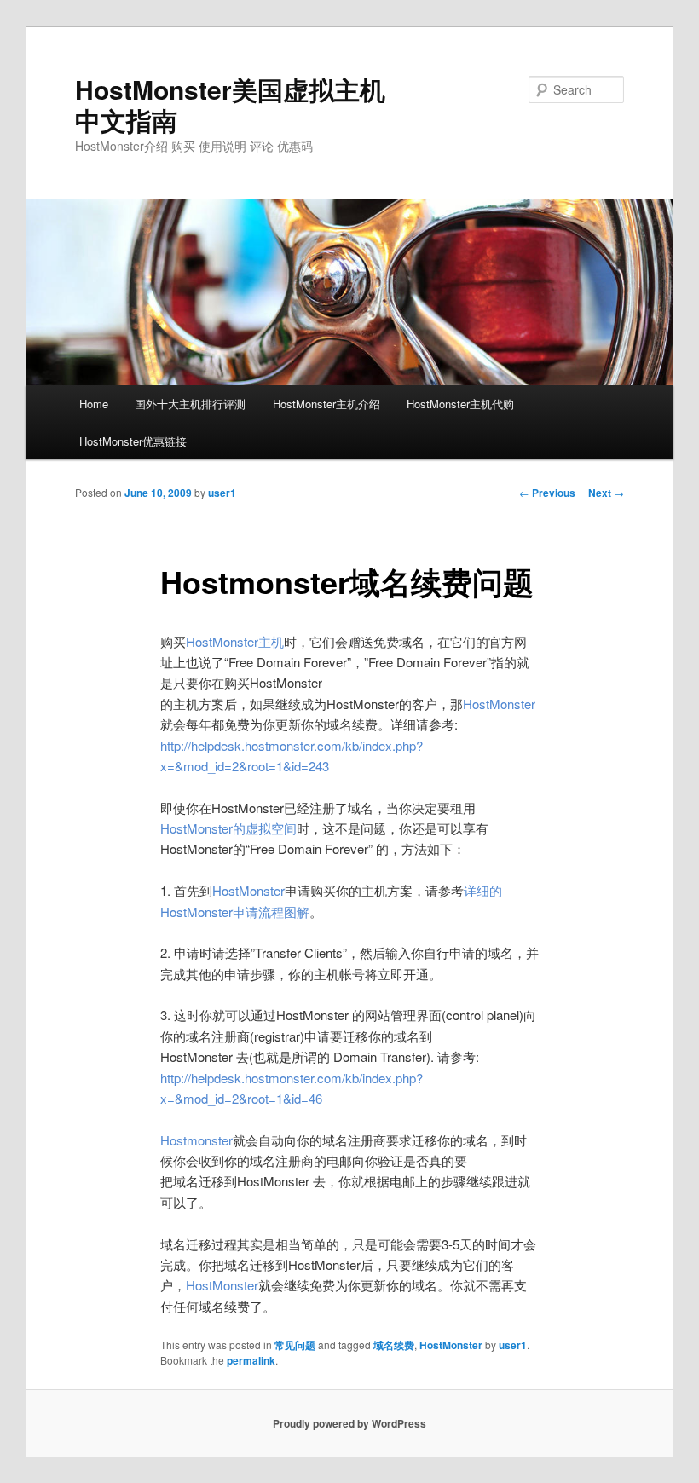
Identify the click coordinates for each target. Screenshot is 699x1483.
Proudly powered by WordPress (349, 1423)
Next (606, 492)
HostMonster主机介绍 (326, 403)
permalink (251, 1360)
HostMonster (450, 1345)
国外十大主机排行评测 (190, 403)
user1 (222, 492)
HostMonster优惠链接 (133, 441)
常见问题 (294, 1345)
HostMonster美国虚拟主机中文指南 (230, 104)
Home (93, 403)
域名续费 (393, 1345)
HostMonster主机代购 (460, 403)
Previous (547, 492)
